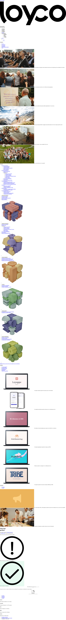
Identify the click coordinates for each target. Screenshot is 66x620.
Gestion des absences (7, 166)
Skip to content (2, 0)
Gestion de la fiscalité (7, 186)
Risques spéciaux (7, 177)
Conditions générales (5, 617)
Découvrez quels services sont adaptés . (10, 363)
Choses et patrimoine (8, 175)
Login (3, 38)
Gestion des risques (6, 192)
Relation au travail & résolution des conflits (10, 184)
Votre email (28, 586)
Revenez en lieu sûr (10, 532)
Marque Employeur (6, 169)
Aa (5, 37)
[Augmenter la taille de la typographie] (6, 37)
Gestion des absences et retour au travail (9, 182)
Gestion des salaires (6, 167)
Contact (3, 32)
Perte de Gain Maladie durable (8, 180)
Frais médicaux (6, 179)
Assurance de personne (8, 173)
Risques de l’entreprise (7, 171)
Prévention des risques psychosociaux (9, 183)
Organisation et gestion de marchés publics (10, 189)
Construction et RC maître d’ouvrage (10, 176)
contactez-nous (3, 533)
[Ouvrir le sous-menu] (6, 188)
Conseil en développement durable (8, 193)
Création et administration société (8, 187)
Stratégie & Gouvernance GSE (8, 181)
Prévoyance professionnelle (7, 178)
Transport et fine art (8, 174)
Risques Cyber (6, 172)
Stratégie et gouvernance (7, 191)
